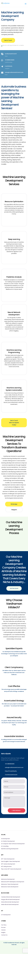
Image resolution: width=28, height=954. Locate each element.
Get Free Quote (14, 588)
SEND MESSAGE (17, 810)
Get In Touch (8, 40)
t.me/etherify (8, 66)
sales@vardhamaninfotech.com (14, 72)
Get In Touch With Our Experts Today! (14, 423)
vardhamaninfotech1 (11, 54)
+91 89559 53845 (9, 60)
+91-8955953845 (9, 764)
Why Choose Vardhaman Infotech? (14, 603)
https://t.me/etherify (11, 771)
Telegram (14, 510)
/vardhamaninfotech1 (11, 774)
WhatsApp (14, 504)
